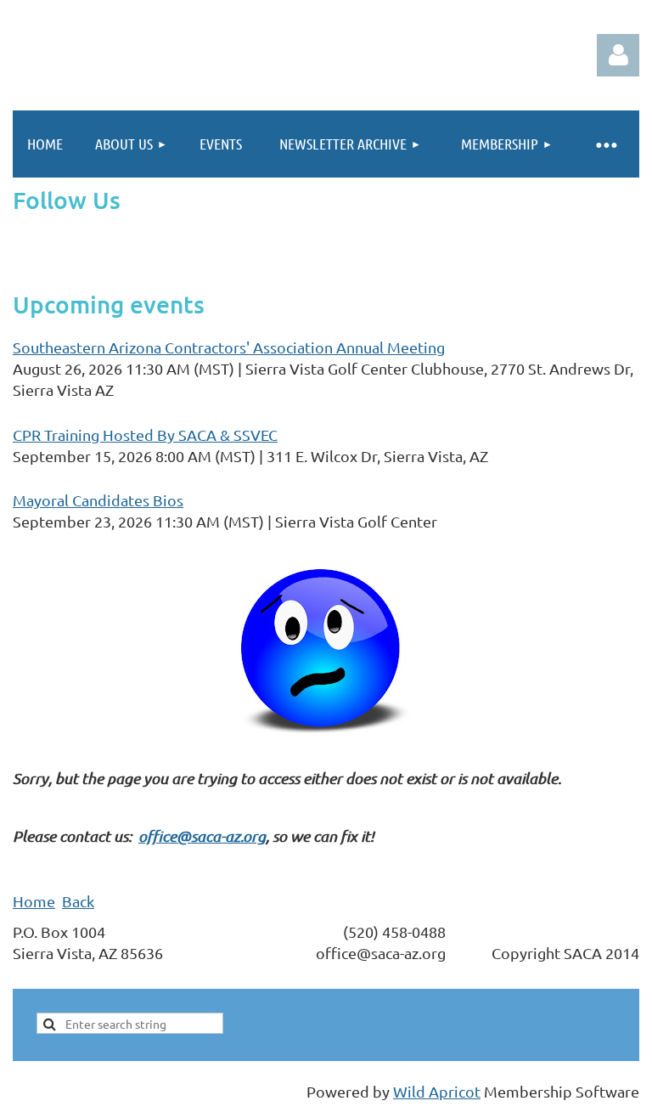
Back (78, 901)
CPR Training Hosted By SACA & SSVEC (145, 434)
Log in (618, 55)
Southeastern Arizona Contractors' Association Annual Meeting (229, 347)
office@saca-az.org (202, 836)
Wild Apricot (437, 1091)
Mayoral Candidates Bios (98, 500)
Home (34, 901)
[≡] (605, 144)
